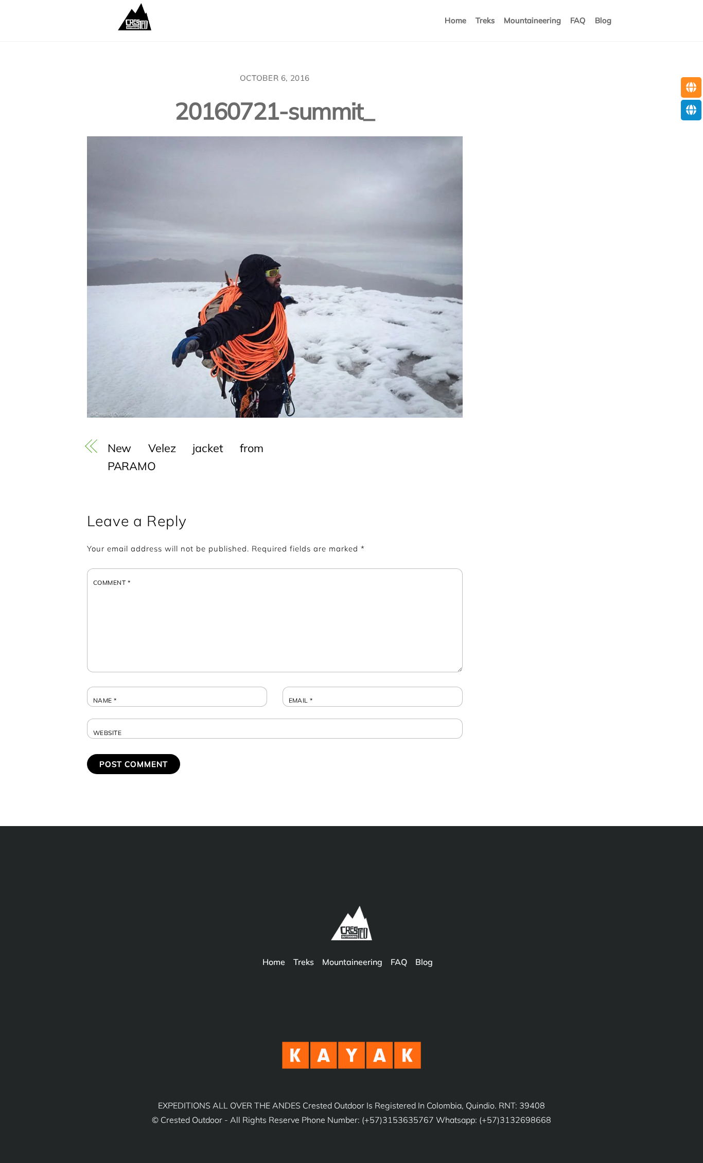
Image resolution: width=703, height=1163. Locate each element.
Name (105, 700)
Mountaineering (352, 962)
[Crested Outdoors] (134, 27)
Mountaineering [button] (532, 20)
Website (107, 733)
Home (455, 20)
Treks (485, 20)
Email (301, 700)
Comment (111, 582)
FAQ (578, 20)
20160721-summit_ (274, 110)
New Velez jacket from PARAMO (185, 457)
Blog (603, 20)
